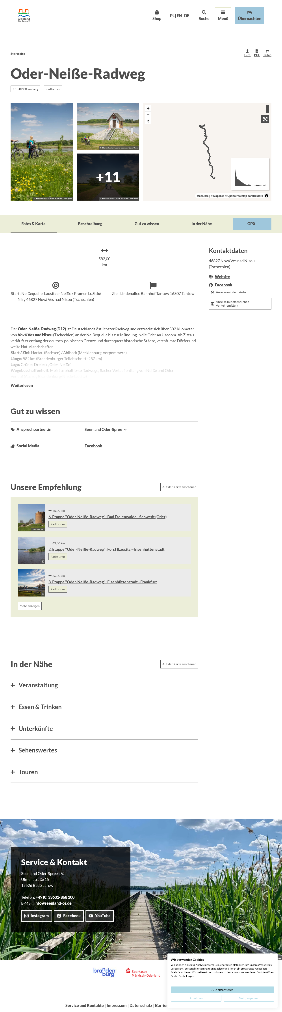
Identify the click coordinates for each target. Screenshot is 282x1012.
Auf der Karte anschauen (179, 487)
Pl (172, 16)
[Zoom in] (148, 108)
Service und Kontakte (84, 1005)
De (186, 16)
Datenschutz (141, 1005)
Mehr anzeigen (30, 606)
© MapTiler (217, 196)
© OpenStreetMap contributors (244, 196)
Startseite (18, 53)
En (179, 16)
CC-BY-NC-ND (38, 530)
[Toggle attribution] (266, 195)
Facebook (93, 445)
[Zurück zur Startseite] (24, 15)
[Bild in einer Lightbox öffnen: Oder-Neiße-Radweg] (42, 152)
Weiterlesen (22, 385)
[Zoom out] (148, 115)
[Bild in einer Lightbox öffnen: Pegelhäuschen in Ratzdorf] (108, 126)
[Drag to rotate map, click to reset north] (148, 121)
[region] (207, 152)
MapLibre (203, 196)
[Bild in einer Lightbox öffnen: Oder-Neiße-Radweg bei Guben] (108, 177)
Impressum (117, 1005)
